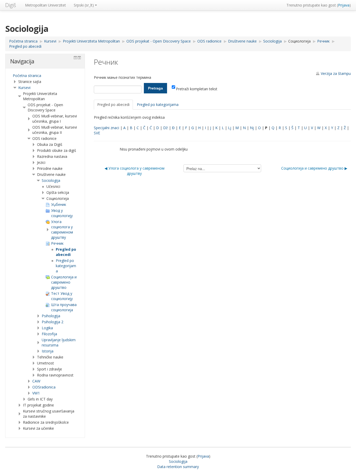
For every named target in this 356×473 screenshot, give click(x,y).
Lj (229, 127)
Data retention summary (178, 466)
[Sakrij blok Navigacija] (75, 57)
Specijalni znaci (106, 127)
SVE (97, 132)
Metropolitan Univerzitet (45, 5)
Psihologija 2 (52, 321)
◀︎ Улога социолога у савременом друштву (134, 171)
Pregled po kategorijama (158, 104)
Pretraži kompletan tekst (196, 88)
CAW (36, 381)
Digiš (10, 5)
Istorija (47, 351)
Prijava (343, 5)
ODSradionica (44, 387)
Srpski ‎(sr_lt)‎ (84, 5)
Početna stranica (27, 75)
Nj (252, 127)
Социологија (299, 41)
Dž (165, 127)
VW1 (36, 393)
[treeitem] (45, 75)
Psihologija (51, 315)
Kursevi (24, 87)
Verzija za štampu (336, 73)
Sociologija (51, 180)
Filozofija (49, 333)
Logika (47, 327)
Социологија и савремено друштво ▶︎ (314, 168)
